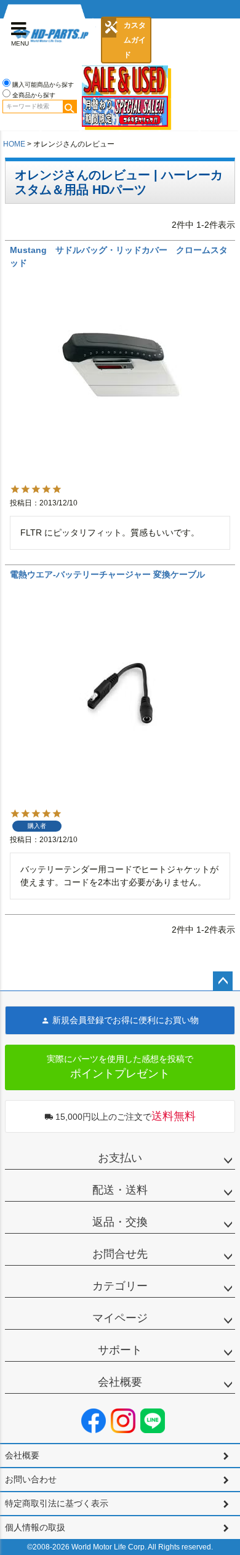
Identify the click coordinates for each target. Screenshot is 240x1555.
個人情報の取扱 (35, 1527)
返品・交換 (120, 1222)
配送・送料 (120, 1190)
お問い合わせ (31, 1479)
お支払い (120, 1158)
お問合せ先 (120, 1254)
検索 (69, 106)
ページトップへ (223, 981)
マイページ (120, 1318)
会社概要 (120, 1382)
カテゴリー (120, 1286)
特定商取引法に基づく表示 (56, 1503)
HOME (14, 144)
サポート (120, 1350)
